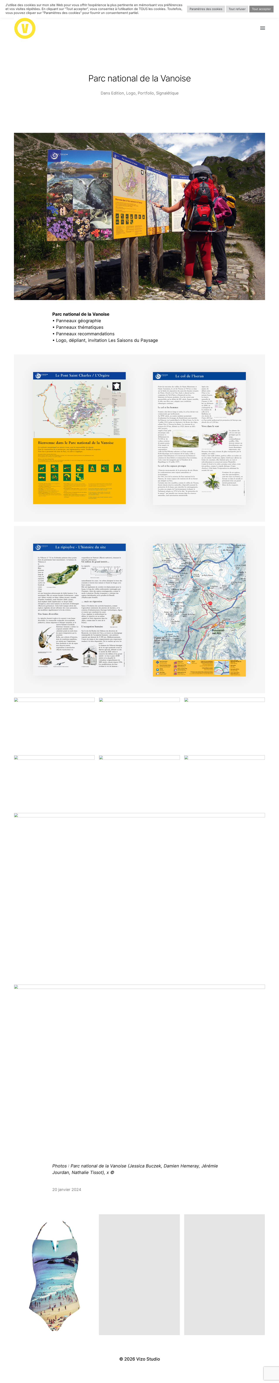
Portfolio (146, 93)
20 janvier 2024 (66, 1189)
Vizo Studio (148, 1359)
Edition (117, 93)
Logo (131, 93)
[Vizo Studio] (131, 28)
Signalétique (167, 93)
